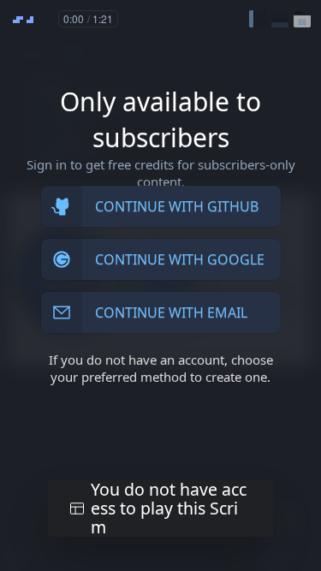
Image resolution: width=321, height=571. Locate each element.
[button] (257, 19)
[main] (160, 285)
